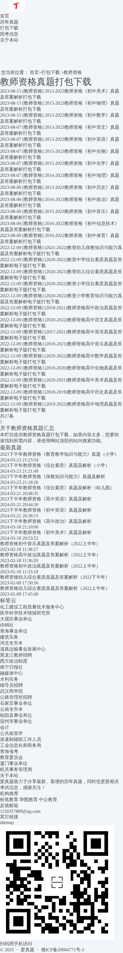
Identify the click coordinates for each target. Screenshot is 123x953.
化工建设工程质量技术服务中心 (32, 606)
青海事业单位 (13, 631)
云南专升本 (11, 709)
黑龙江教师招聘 (16, 655)
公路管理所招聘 (16, 697)
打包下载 (50, 72)
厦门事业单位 (13, 763)
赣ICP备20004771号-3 (62, 949)
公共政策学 (11, 733)
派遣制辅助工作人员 (20, 739)
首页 (4, 15)
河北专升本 (11, 643)
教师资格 (73, 72)
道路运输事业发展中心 (23, 649)
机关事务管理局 (16, 769)
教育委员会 (11, 757)
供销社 (7, 625)
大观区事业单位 (16, 619)
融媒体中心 (11, 673)
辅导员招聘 (11, 685)
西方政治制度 (13, 661)
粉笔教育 (9, 799)
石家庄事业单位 (16, 703)
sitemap (7, 822)
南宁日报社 (11, 667)
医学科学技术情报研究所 (25, 612)
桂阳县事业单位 (16, 715)
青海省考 (9, 751)
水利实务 (9, 679)
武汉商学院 (11, 691)
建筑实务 (9, 637)
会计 (4, 727)
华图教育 (28, 799)
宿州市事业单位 (16, 721)
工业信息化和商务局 (20, 745)
